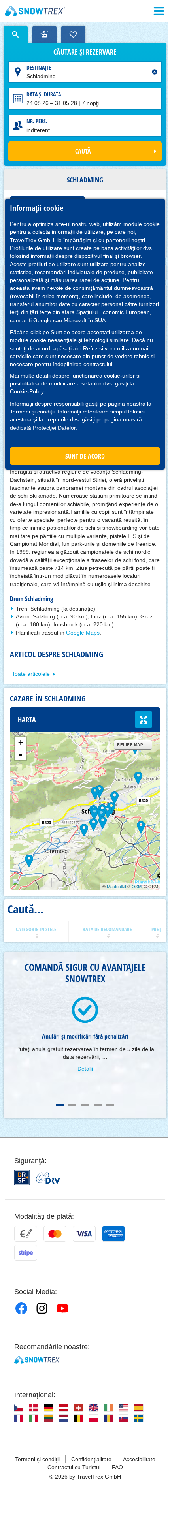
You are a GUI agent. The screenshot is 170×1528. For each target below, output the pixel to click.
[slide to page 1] (60, 1105)
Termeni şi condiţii (32, 411)
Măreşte (143, 719)
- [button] (20, 754)
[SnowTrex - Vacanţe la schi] (37, 1360)
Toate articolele (31, 674)
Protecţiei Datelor (54, 428)
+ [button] (20, 742)
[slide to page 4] (98, 1105)
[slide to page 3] (85, 1105)
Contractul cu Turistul (73, 1467)
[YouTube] (62, 1308)
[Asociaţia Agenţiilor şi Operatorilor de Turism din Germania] (48, 1178)
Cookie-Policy (27, 391)
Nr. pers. (36, 121)
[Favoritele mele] (73, 34)
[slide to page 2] (72, 1105)
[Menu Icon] (159, 11)
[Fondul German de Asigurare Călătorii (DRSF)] (22, 1177)
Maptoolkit (116, 886)
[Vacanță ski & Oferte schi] (35, 11)
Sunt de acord (68, 332)
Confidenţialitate (91, 1459)
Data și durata (43, 94)
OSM (137, 886)
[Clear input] (154, 72)
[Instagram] (42, 1308)
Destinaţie (38, 67)
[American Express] (113, 1234)
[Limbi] (18, 1407)
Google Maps (83, 633)
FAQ (117, 1467)
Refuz (90, 348)
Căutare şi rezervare (85, 52)
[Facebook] (21, 1308)
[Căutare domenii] (44, 34)
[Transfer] (25, 1234)
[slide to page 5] (110, 1105)
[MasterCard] (54, 1234)
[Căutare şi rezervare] (16, 34)
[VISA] (84, 1234)
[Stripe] (25, 1253)
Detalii (85, 1069)
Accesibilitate (139, 1459)
